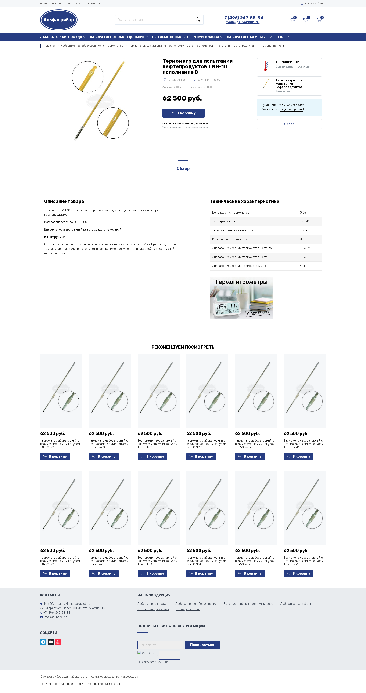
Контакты (74, 3)
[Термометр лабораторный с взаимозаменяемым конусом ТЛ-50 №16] (305, 388)
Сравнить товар (209, 79)
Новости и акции (51, 3)
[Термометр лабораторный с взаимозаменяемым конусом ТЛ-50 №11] (159, 388)
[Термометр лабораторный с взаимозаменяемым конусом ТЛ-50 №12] (207, 388)
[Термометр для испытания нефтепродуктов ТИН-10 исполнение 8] (100, 101)
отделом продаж (291, 109)
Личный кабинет (315, 3)
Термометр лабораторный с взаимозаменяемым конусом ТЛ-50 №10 (109, 444)
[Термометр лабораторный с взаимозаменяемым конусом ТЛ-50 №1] (61, 388)
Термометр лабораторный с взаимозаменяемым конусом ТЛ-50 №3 (157, 561)
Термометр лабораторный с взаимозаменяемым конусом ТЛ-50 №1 (60, 444)
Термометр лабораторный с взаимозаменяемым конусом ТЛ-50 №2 (109, 561)
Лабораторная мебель (248, 37)
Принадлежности (188, 609)
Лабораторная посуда (61, 37)
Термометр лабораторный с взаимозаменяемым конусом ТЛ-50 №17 (60, 561)
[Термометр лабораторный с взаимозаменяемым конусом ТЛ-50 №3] (159, 505)
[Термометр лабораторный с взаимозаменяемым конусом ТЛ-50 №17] (61, 505)
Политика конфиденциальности (61, 683)
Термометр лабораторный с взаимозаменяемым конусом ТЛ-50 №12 (206, 444)
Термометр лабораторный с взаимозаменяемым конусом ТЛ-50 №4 (206, 561)
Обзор (289, 124)
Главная (50, 45)
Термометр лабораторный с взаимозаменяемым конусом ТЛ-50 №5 (255, 561)
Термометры (114, 45)
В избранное (177, 79)
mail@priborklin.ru (242, 22)
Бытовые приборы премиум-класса (185, 37)
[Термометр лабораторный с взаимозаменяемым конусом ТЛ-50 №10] (110, 388)
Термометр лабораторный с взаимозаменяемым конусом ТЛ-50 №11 (157, 444)
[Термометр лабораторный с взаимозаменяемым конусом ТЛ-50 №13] (256, 388)
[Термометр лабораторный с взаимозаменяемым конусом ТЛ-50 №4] (207, 505)
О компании (93, 3)
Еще (282, 37)
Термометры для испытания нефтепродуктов (159, 45)
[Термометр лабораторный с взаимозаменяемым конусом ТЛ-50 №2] (110, 505)
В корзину (186, 113)
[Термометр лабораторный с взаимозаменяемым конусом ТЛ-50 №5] (256, 505)
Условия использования (104, 683)
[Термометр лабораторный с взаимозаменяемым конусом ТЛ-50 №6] (305, 505)
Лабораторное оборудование (117, 37)
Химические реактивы (153, 609)
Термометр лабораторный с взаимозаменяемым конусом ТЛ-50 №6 (303, 561)
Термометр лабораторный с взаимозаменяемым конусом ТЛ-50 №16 (303, 444)
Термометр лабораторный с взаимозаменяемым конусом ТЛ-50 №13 (255, 444)
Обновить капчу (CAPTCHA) (153, 662)
